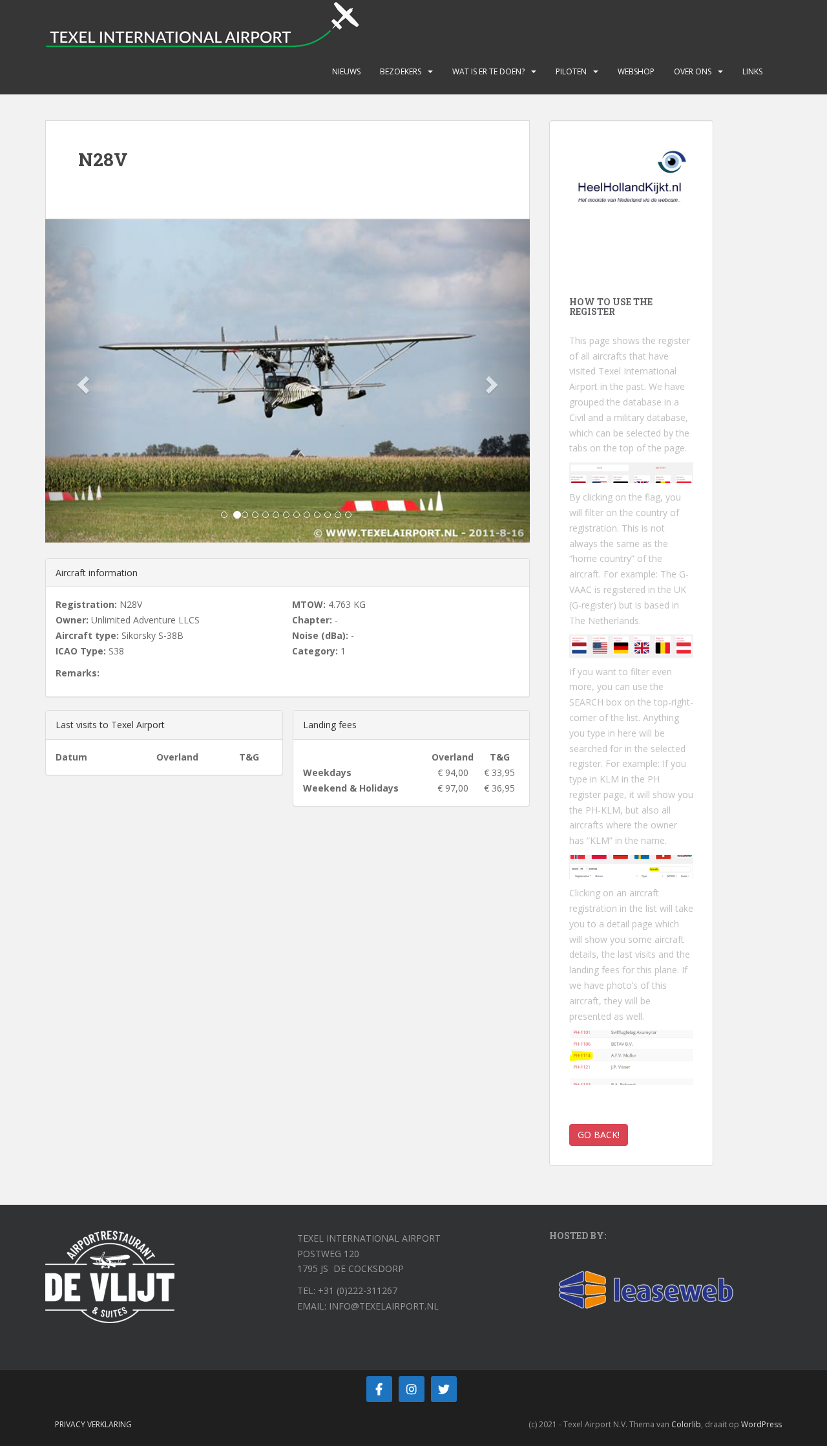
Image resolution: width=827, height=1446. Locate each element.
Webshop (636, 71)
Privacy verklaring (93, 1424)
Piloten (571, 71)
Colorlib (686, 1424)
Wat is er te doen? (488, 71)
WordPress (761, 1424)
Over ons (692, 71)
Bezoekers (400, 71)
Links (752, 71)
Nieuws (346, 71)
